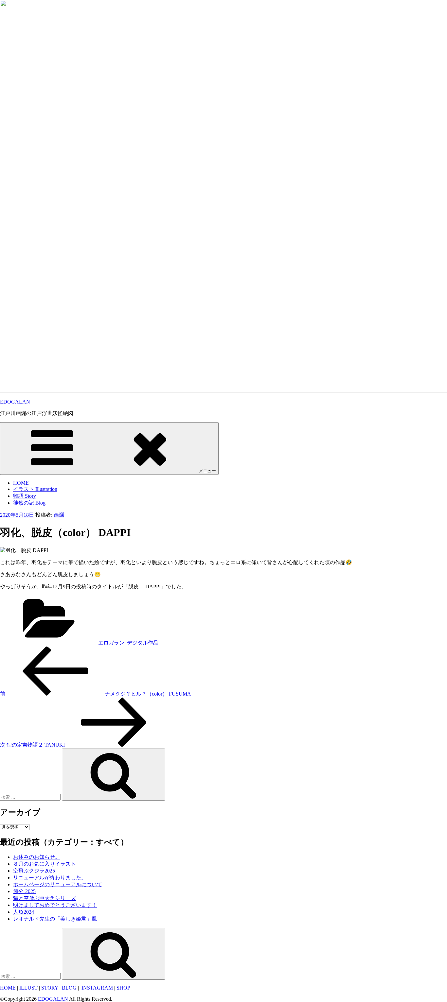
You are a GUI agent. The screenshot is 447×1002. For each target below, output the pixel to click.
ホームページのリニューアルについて (57, 884)
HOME (21, 483)
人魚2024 (23, 912)
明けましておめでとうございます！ (55, 905)
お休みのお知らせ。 (36, 857)
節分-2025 (24, 891)
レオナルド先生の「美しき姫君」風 (55, 919)
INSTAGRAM (97, 988)
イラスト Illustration (35, 489)
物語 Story (24, 496)
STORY (49, 988)
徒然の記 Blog (29, 503)
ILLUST (28, 988)
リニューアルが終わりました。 (49, 877)
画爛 (59, 515)
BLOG (69, 988)
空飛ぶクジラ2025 (34, 870)
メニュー (207, 470)
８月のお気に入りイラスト (44, 864)
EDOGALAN (15, 402)
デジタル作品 (142, 643)
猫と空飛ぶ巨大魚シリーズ (44, 898)
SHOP (123, 988)
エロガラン (111, 643)
